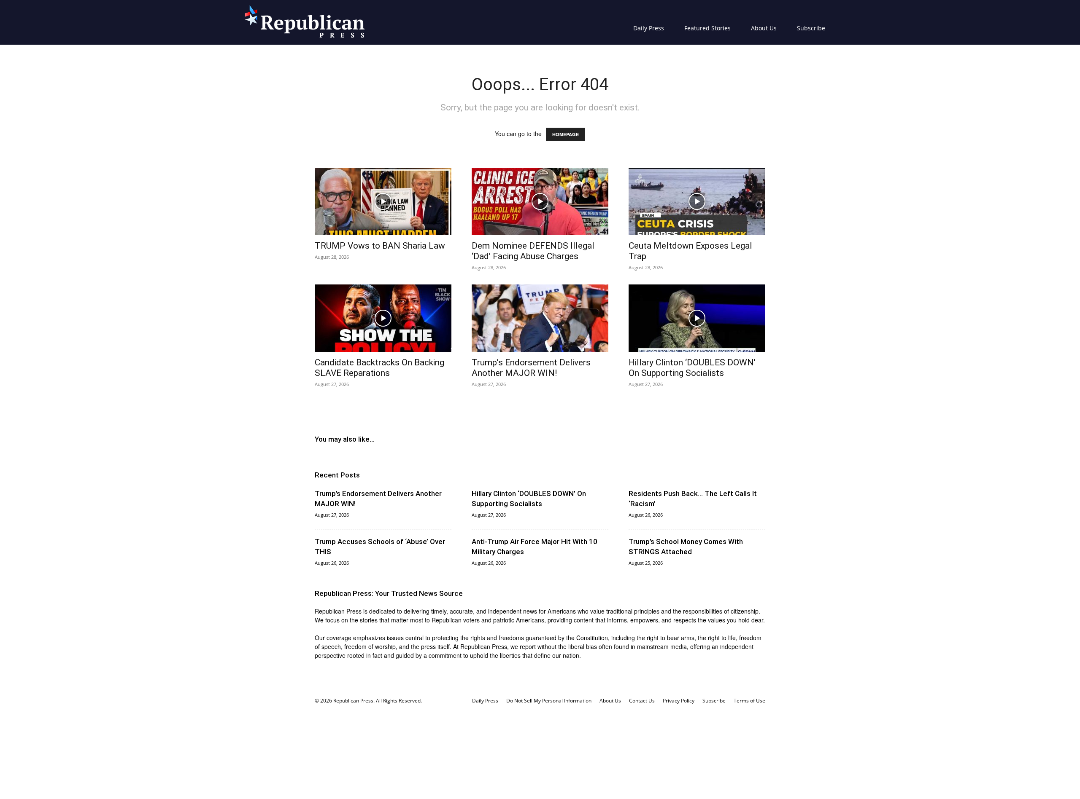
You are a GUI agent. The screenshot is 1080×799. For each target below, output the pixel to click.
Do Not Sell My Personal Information (548, 700)
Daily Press (648, 28)
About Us (764, 28)
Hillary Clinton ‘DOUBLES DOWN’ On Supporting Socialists (692, 367)
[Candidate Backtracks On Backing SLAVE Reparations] (383, 318)
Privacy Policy (678, 700)
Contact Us (642, 700)
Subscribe (811, 28)
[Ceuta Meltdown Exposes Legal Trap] (697, 201)
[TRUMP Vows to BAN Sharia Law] (383, 201)
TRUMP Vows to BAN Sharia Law (380, 246)
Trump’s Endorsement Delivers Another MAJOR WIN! (531, 367)
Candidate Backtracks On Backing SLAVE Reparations (379, 367)
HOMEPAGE (565, 134)
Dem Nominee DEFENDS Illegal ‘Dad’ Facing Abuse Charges (533, 251)
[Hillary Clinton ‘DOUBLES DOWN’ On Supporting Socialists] (697, 318)
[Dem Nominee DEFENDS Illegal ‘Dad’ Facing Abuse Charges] (540, 201)
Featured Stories (707, 28)
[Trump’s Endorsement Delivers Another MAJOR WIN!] (540, 318)
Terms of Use (749, 700)
